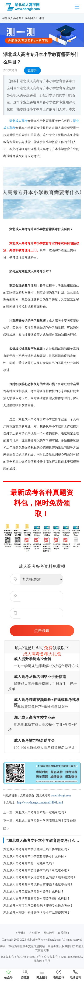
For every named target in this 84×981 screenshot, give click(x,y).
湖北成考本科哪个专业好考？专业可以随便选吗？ (36, 912)
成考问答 (30, 18)
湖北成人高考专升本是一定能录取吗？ (41, 812)
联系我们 (63, 932)
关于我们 (20, 932)
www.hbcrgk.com (61, 795)
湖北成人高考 (18, 121)
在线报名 (35, 932)
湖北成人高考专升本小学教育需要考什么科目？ (35, 856)
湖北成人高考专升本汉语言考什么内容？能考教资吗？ (39, 877)
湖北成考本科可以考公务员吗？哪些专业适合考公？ (38, 905)
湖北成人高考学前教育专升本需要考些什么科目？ (36, 898)
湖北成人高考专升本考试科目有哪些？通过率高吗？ (38, 884)
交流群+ (33, 70)
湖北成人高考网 (11, 18)
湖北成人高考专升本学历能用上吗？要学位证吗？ (36, 849)
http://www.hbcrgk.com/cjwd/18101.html (40, 802)
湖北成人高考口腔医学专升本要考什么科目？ (33, 891)
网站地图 (49, 932)
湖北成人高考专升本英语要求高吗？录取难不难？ (36, 870)
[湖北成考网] (22, 6)
